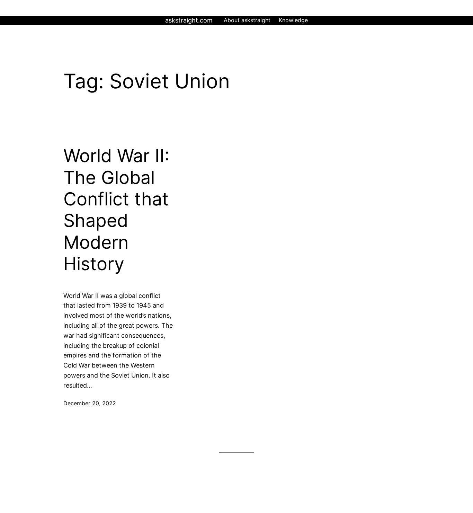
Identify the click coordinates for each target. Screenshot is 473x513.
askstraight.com (189, 20)
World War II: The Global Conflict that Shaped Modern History (116, 210)
